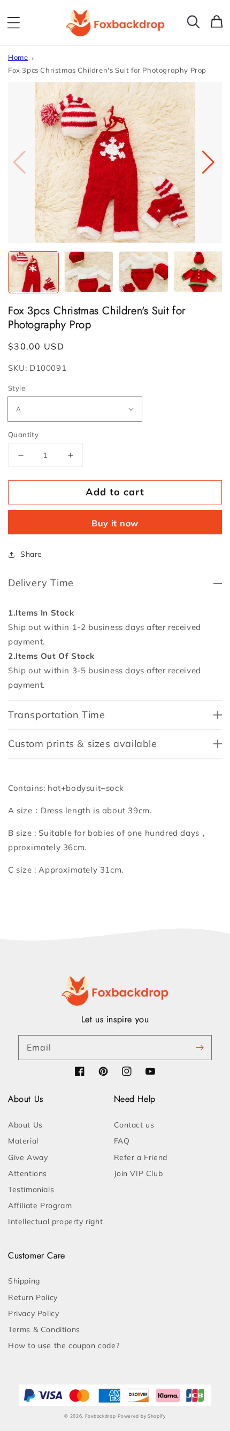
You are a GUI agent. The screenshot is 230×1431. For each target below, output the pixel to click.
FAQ (122, 1141)
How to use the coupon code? (63, 1345)
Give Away (28, 1157)
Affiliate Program (40, 1205)
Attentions (27, 1173)
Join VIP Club (138, 1173)
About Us (25, 1125)
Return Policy (33, 1297)
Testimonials (31, 1189)
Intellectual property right (55, 1221)
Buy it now (115, 523)
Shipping (24, 1281)
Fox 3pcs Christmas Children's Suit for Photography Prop (107, 70)
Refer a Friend (140, 1157)
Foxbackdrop (100, 1416)
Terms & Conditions (44, 1329)
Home (18, 57)
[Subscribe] (199, 1047)
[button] (13, 23)
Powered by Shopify (142, 1416)
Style (16, 388)
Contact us (134, 1125)
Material (23, 1141)
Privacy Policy (33, 1313)
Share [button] (31, 554)
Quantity (23, 434)
